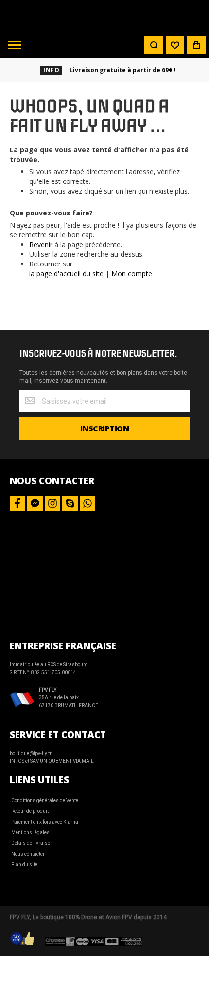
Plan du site (24, 864)
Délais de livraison (32, 843)
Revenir (40, 244)
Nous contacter (28, 854)
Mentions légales (30, 832)
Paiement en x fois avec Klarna (44, 821)
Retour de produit (30, 811)
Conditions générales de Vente (44, 800)
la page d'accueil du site (66, 273)
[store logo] (104, 15)
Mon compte (131, 273)
